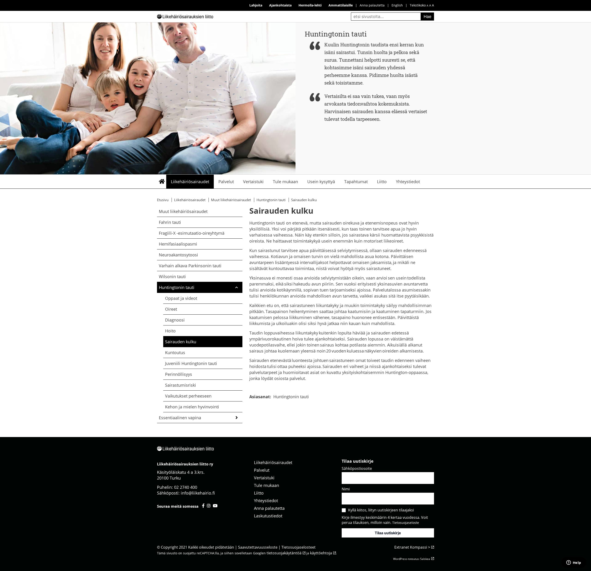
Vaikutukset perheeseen (188, 396)
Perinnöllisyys (178, 374)
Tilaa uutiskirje (388, 533)
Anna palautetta (372, 5)
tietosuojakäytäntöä (284, 553)
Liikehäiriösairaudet (190, 181)
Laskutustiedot (268, 516)
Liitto (382, 181)
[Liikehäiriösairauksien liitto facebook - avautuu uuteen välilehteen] (203, 505)
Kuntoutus (175, 352)
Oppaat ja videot (181, 298)
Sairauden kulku (180, 341)
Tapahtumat (356, 181)
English (397, 5)
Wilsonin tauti (172, 276)
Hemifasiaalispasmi (178, 244)
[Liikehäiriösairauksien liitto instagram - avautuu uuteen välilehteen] (209, 505)
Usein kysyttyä (321, 181)
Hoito (170, 331)
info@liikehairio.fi (198, 493)
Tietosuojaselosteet (298, 547)
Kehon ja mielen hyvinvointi (192, 407)
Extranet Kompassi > (412, 547)
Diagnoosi (175, 320)
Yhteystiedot (408, 181)
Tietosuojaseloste (405, 522)
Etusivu (161, 181)
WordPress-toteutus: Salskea (411, 559)
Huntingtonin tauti (176, 287)
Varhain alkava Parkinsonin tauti (190, 265)
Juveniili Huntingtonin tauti (191, 363)
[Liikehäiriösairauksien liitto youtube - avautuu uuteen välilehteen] (215, 505)
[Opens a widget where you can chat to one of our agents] (573, 563)
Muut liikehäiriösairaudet (183, 211)
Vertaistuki (253, 181)
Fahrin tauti (170, 222)
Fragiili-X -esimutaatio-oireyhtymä (191, 233)
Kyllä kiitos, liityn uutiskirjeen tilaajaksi (381, 510)
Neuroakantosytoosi (178, 255)
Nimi (346, 489)
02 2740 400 (185, 487)
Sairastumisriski (181, 385)
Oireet (171, 309)
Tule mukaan (285, 181)
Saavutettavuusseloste (257, 547)
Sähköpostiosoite (357, 468)
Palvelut (226, 181)
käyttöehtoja (321, 553)
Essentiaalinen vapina (180, 417)
